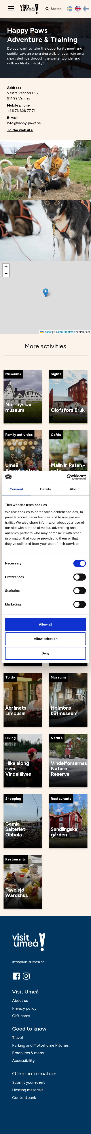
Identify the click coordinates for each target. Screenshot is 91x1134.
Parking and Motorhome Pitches (40, 1045)
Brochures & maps (28, 1052)
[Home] (29, 9)
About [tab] (75, 489)
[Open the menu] (10, 9)
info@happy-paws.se (24, 123)
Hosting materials (27, 1089)
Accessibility (23, 1060)
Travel (17, 1037)
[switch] (79, 577)
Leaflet (47, 332)
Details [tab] (45, 489)
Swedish (69, 8)
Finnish (86, 8)
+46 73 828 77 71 (21, 111)
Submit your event (28, 1082)
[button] (45, 292)
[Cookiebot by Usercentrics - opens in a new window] (66, 477)
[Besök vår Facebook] (17, 976)
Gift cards (21, 1015)
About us (20, 1000)
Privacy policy (24, 1008)
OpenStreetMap (65, 332)
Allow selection (45, 639)
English (78, 8)
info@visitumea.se (28, 962)
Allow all (45, 624)
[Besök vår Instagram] (27, 976)
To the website (20, 130)
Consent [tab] (16, 489)
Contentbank (24, 1097)
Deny (45, 653)
